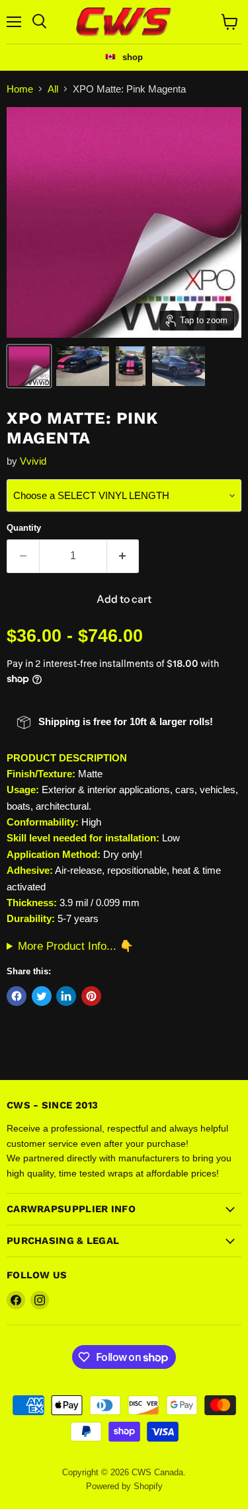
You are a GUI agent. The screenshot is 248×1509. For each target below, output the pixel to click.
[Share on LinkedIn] (66, 996)
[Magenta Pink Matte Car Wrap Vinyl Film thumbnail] (29, 366)
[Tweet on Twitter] (42, 996)
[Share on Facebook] (16, 996)
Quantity (24, 528)
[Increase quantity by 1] (123, 555)
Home (20, 89)
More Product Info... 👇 (76, 946)
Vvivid (33, 461)
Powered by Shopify (124, 1486)
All (53, 89)
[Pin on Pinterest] (91, 996)
